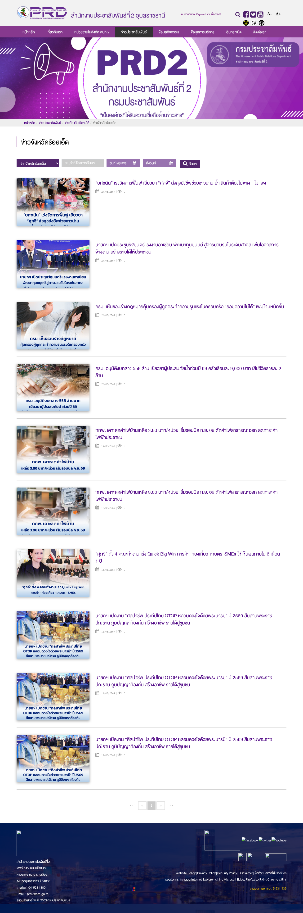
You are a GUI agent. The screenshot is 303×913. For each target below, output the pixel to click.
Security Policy (227, 873)
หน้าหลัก (28, 32)
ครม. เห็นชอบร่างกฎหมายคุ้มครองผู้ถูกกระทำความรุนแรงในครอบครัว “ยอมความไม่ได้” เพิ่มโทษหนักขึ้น (189, 307)
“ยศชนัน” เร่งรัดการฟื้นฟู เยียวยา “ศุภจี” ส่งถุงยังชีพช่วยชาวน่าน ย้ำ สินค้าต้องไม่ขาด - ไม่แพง (180, 183)
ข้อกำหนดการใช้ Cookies (270, 873)
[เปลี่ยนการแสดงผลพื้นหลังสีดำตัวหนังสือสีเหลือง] (247, 23)
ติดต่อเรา (259, 32)
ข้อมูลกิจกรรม (169, 32)
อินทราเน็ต (233, 32)
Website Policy (186, 873)
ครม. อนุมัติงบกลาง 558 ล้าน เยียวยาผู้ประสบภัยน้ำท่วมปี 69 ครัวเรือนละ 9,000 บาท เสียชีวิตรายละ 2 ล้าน (188, 372)
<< (132, 805)
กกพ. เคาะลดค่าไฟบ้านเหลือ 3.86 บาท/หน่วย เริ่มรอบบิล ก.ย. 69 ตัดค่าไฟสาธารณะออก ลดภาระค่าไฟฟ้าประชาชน (186, 434)
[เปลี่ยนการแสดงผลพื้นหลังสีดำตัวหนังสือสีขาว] (262, 23)
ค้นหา (192, 164)
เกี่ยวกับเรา (54, 32)
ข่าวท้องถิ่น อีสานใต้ (77, 123)
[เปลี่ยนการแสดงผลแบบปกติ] (255, 23)
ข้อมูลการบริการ (202, 32)
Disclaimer (246, 873)
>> (171, 805)
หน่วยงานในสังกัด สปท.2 (91, 32)
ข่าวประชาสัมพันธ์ (134, 32)
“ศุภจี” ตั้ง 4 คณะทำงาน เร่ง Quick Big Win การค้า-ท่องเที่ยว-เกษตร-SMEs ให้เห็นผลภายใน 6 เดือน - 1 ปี (189, 557)
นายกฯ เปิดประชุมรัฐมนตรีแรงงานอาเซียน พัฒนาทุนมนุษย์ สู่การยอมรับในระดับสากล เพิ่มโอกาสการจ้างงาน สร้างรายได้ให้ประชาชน (187, 248)
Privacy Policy (206, 873)
